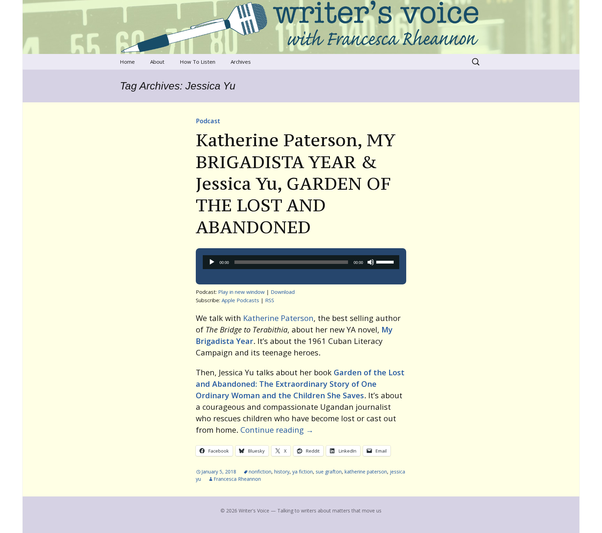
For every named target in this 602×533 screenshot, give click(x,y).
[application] (301, 262)
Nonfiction (260, 471)
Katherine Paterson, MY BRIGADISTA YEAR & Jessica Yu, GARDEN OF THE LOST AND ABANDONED (295, 183)
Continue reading (277, 429)
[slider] (386, 261)
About (157, 61)
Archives (241, 61)
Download (283, 291)
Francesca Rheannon (237, 479)
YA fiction (302, 471)
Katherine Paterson (278, 318)
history (282, 471)
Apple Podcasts (240, 300)
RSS (269, 300)
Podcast (208, 121)
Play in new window (241, 291)
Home (127, 61)
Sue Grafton (329, 471)
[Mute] (370, 262)
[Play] (211, 262)
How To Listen (197, 61)
